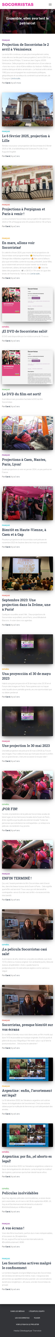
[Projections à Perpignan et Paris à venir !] (27, 183)
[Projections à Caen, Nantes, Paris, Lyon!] (27, 433)
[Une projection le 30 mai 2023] (27, 721)
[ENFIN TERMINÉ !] (27, 854)
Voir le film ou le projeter (27, 1324)
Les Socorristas (22, 1318)
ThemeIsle (37, 1331)
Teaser (37, 1318)
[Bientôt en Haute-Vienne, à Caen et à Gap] (27, 503)
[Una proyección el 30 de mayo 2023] (27, 649)
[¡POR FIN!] (27, 785)
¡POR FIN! (9, 809)
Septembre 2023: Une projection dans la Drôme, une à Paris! (26, 605)
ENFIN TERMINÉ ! (17, 878)
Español (5, 327)
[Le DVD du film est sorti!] (27, 367)
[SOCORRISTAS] (18, 4)
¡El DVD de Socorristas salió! (24, 331)
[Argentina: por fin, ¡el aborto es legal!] (27, 1135)
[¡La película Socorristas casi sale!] (27, 924)
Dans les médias (18, 1311)
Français (6, 40)
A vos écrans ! (13, 1228)
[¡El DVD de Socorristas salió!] (27, 305)
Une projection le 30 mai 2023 (26, 745)
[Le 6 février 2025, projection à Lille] (27, 109)
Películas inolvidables (20, 1193)
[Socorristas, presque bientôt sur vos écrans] (27, 1000)
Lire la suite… (16, 78)
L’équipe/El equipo (36, 1311)
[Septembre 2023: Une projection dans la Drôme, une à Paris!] (27, 573)
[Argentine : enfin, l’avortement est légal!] (27, 1069)
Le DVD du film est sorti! (21, 394)
